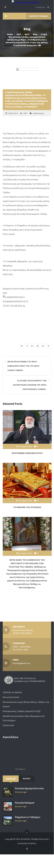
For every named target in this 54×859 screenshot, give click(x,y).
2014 (18, 34)
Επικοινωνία (8, 725)
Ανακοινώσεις (38, 113)
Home (10, 34)
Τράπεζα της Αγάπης (12, 692)
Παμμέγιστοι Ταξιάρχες (27, 817)
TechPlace (32, 843)
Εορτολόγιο (20, 769)
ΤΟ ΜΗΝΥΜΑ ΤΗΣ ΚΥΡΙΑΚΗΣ (27, 507)
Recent (27, 778)
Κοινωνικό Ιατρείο (11, 697)
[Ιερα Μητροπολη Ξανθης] (25, 2)
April (27, 34)
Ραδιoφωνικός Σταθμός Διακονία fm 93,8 (21, 711)
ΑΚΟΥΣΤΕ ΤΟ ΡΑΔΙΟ (39, 16)
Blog (35, 34)
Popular (10, 778)
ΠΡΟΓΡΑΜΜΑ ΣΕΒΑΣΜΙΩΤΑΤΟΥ (27, 453)
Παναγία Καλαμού (24, 802)
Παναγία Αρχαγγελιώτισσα (29, 788)
